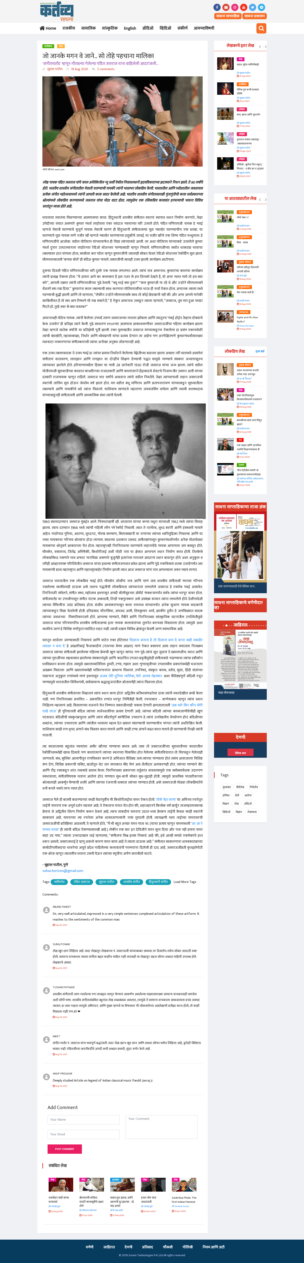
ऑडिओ (147, 28)
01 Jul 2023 (244, 101)
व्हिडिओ (165, 28)
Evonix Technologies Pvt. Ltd (146, 1255)
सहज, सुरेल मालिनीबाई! (248, 64)
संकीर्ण (182, 28)
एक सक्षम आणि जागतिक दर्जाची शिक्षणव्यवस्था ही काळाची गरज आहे (249, 449)
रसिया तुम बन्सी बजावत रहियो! (248, 91)
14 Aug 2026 (245, 329)
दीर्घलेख (240, 787)
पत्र (240, 440)
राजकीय (68, 28)
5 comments (105, 69)
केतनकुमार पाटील (246, 404)
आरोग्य (247, 795)
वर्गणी (89, 1247)
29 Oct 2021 (244, 176)
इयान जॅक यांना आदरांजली (117, 1199)
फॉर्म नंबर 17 (243, 217)
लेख (61, 46)
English (130, 28)
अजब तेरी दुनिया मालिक (117, 676)
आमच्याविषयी (204, 28)
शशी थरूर (243, 453)
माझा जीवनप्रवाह (226, 692)
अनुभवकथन (244, 212)
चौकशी (168, 1247)
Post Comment (64, 1149)
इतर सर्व (260, 351)
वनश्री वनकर (244, 226)
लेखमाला (252, 812)
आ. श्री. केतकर (245, 379)
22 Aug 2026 (245, 254)
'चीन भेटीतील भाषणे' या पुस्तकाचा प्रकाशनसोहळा (249, 472)
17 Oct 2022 (244, 126)
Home (50, 28)
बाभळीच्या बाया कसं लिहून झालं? (249, 422)
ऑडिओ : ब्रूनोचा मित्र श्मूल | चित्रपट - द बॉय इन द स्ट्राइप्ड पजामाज (250, 168)
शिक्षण (226, 803)
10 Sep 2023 (245, 76)
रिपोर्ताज (254, 787)
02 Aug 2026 (245, 432)
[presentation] (260, 47)
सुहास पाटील (54, 69)
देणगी (128, 1247)
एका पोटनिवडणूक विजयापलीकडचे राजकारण (249, 397)
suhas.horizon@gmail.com (62, 871)
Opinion (243, 312)
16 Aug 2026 (245, 304)
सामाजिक (88, 28)
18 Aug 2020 (79, 69)
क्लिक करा (240, 753)
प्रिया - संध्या (242, 242)
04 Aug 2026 (245, 407)
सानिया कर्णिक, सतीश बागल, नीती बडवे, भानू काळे (250, 480)
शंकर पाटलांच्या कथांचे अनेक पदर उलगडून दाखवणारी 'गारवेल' (248, 374)
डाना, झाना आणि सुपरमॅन (248, 114)
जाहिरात (109, 1247)
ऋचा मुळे (243, 275)
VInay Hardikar (246, 326)
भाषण (241, 465)
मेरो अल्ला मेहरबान (149, 676)
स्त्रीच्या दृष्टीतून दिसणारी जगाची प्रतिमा (248, 269)
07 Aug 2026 (245, 382)
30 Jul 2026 (244, 485)
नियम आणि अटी (214, 1247)
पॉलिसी (188, 1247)
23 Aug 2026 (245, 229)
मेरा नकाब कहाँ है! (245, 292)
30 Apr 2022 (245, 151)
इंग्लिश (226, 795)
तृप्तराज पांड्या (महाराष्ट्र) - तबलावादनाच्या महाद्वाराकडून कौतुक (248, 143)
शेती (237, 795)
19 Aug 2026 (245, 279)
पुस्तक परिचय (245, 262)
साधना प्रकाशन (254, 16)
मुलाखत (84, 1180)
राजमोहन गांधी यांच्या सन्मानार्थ (182, 1199)
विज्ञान (239, 812)
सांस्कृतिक (110, 28)
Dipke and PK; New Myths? (247, 319)
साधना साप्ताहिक (227, 16)
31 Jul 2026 (244, 457)
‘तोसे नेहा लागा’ (166, 800)
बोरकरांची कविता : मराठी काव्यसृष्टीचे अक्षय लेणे (61, 1201)
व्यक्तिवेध (48, 46)
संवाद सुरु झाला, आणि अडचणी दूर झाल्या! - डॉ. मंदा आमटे (91, 1201)
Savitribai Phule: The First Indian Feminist (153, 1199)
